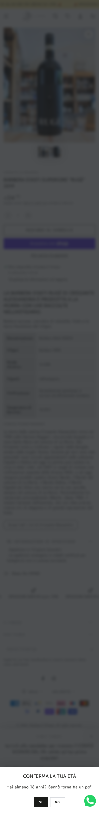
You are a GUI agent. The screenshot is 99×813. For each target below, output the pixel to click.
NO (57, 802)
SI (41, 802)
